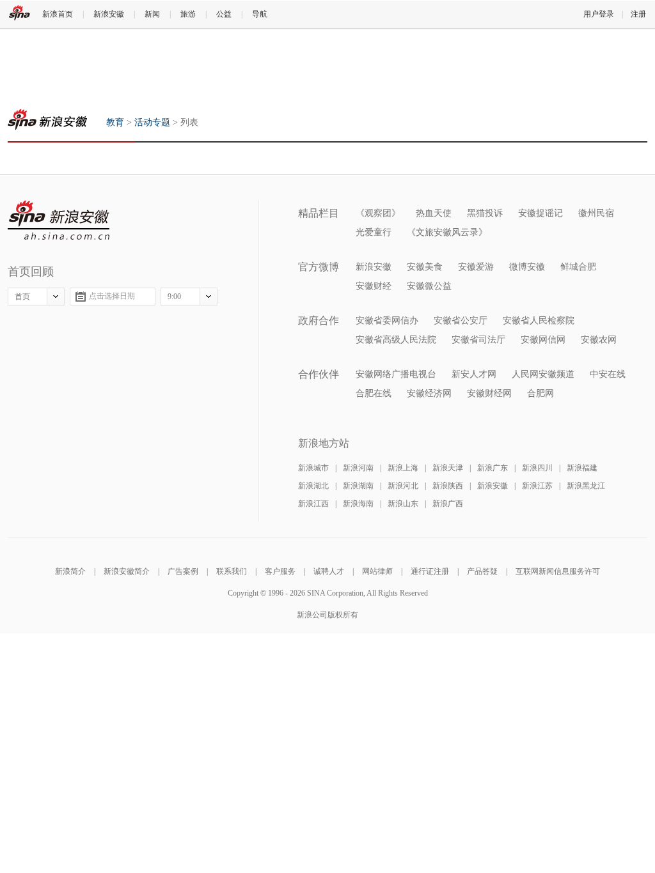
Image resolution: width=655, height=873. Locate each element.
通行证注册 (430, 571)
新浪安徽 (108, 14)
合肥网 (540, 393)
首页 (22, 296)
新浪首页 (57, 14)
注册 (638, 14)
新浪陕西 (447, 485)
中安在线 (608, 374)
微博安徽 (527, 267)
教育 (47, 119)
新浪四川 (537, 467)
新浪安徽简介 (127, 571)
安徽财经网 (489, 393)
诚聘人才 (328, 571)
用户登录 (598, 14)
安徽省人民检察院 (538, 320)
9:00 (174, 296)
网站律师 (377, 571)
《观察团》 (378, 213)
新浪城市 (313, 467)
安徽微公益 (429, 286)
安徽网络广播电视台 (396, 374)
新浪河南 (358, 467)
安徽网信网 (543, 339)
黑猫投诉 (485, 213)
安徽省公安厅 (460, 320)
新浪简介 (70, 571)
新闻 (152, 14)
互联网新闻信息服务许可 (558, 571)
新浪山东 (403, 503)
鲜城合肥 (578, 267)
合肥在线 (373, 393)
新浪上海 (403, 467)
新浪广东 (492, 467)
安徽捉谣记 (540, 213)
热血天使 (434, 213)
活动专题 (152, 122)
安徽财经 (373, 286)
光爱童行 (373, 232)
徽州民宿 (596, 213)
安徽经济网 (429, 393)
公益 (224, 14)
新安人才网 (474, 374)
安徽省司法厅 (478, 339)
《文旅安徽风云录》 (447, 232)
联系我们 (231, 571)
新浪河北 (403, 485)
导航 (259, 14)
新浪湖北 (313, 485)
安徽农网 (599, 339)
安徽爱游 (476, 267)
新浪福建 (582, 467)
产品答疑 (482, 571)
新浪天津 (447, 467)
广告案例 (183, 571)
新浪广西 (447, 503)
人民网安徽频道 (543, 374)
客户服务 (280, 571)
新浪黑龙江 (586, 485)
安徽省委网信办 (387, 320)
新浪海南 (358, 503)
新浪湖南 (358, 485)
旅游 (188, 14)
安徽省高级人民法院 (396, 339)
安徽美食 (425, 267)
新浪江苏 (537, 485)
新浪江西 (313, 503)
